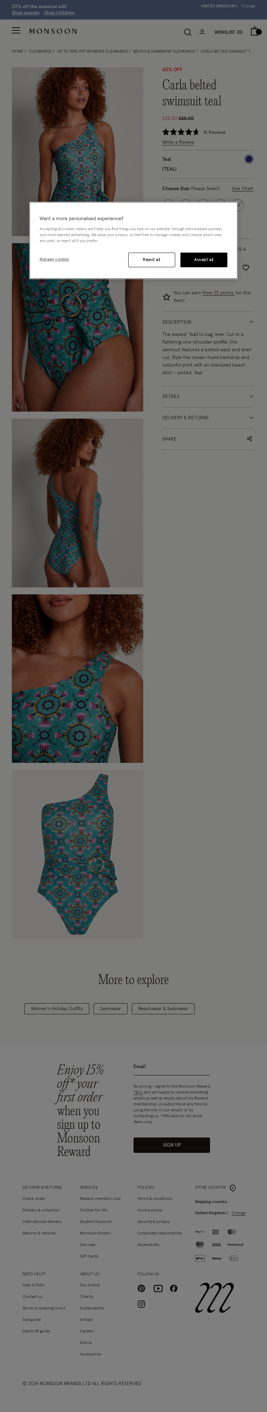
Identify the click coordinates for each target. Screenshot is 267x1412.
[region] (133, 240)
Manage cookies (54, 259)
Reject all (151, 260)
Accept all (203, 260)
